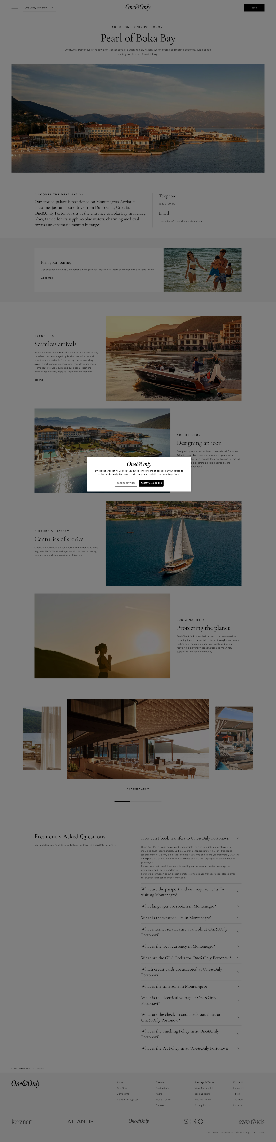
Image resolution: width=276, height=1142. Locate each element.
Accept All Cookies (151, 483)
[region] (139, 474)
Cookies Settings (126, 483)
